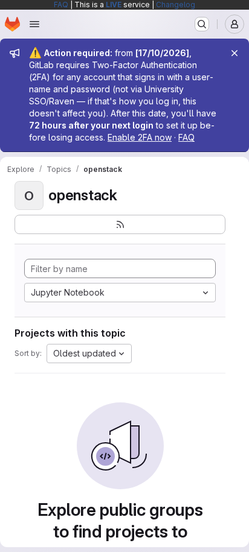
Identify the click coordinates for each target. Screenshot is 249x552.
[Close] (234, 53)
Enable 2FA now (140, 137)
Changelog (175, 4)
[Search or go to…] (202, 24)
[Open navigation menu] (34, 24)
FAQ (61, 4)
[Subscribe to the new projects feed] (120, 224)
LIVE (113, 4)
